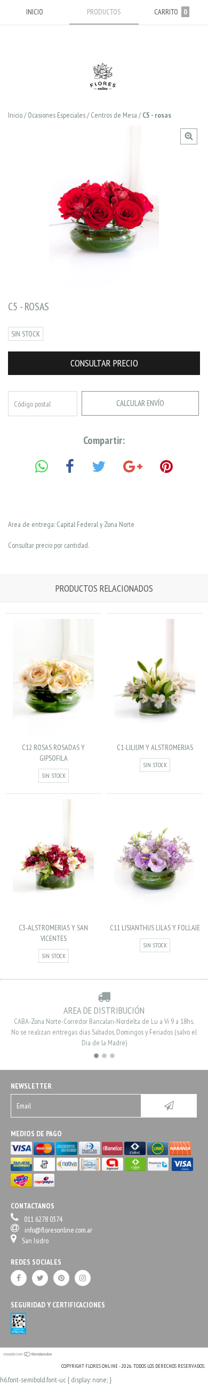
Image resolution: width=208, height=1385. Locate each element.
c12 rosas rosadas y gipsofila (53, 753)
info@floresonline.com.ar (58, 1230)
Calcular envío (140, 403)
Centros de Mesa (114, 115)
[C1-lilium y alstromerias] (154, 734)
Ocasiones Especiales (56, 115)
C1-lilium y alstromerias (155, 747)
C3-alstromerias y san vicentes (53, 933)
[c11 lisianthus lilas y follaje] (154, 914)
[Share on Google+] (133, 466)
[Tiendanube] (28, 1355)
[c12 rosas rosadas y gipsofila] (53, 734)
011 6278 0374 (43, 1219)
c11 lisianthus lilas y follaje (155, 927)
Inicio (15, 115)
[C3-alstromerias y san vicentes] (53, 914)
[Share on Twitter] (98, 466)
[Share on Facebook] (70, 466)
